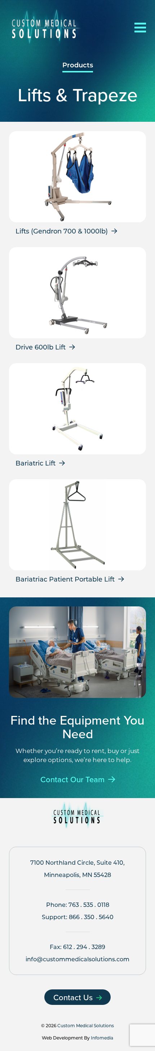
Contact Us (73, 997)
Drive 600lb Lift (40, 347)
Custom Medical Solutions (85, 1025)
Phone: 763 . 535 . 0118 (77, 904)
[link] (77, 185)
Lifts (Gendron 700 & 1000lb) (61, 231)
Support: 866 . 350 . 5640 (78, 917)
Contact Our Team (72, 779)
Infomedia (102, 1038)
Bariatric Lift (35, 463)
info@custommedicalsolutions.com (77, 959)
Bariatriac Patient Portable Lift (65, 579)
